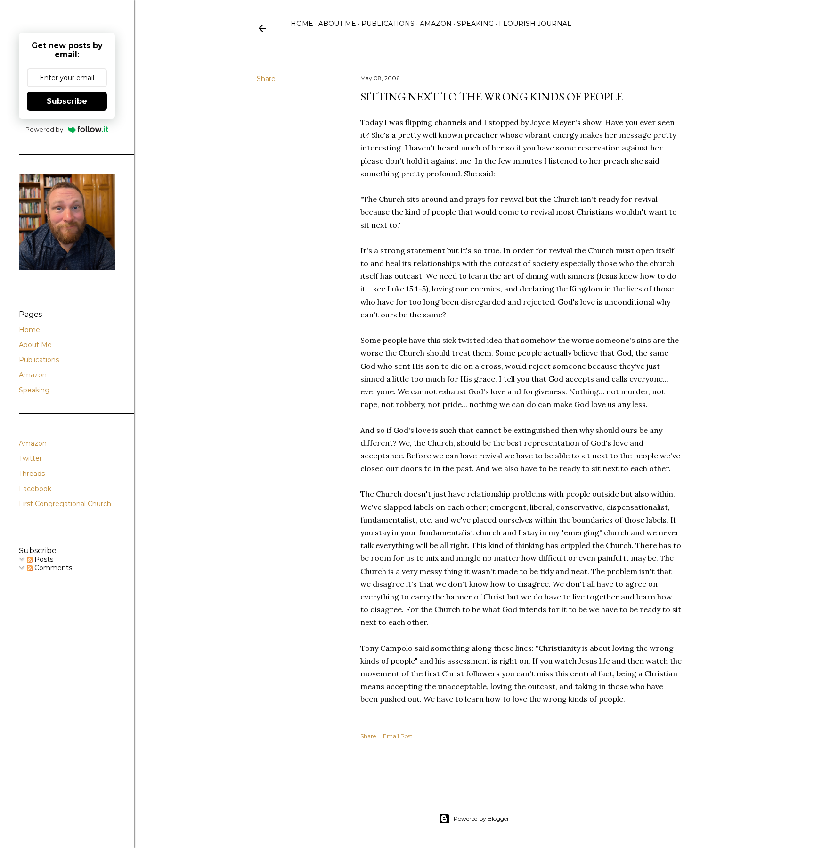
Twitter (30, 458)
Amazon (436, 23)
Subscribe (67, 101)
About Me (337, 23)
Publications (388, 23)
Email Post (398, 736)
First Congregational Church (65, 503)
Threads (32, 473)
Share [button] (266, 79)
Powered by (44, 129)
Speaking (475, 23)
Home (302, 23)
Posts (43, 559)
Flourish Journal (535, 23)
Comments (52, 568)
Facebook (35, 488)
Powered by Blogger (481, 818)
